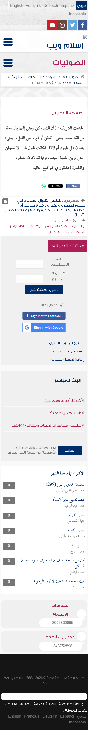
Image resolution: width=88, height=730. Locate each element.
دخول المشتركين (44, 290)
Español (68, 6)
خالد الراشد (78, 587)
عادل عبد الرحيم (74, 506)
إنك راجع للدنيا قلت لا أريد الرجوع (59, 581)
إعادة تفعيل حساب (67, 359)
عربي (81, 6)
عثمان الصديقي (76, 521)
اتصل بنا (25, 704)
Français (33, 6)
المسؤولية (78, 545)
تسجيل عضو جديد (68, 351)
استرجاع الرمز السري (66, 343)
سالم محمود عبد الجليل (72, 536)
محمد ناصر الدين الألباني (70, 490)
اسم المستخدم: (58, 261)
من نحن (11, 704)
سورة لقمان (77, 515)
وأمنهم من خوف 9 (66, 413)
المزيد (70, 450)
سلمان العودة (61, 220)
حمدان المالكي (77, 572)
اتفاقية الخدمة (45, 704)
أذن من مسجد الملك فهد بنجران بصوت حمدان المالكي (52, 563)
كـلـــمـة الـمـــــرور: (58, 276)
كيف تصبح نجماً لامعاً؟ (68, 500)
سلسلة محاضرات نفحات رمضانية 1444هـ (47, 425)
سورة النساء (76, 530)
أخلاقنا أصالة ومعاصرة (63, 401)
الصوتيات (69, 62)
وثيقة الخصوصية (71, 704)
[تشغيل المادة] (5, 201)
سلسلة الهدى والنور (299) (65, 484)
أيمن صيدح (77, 551)
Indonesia (77, 14)
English (16, 6)
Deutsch (50, 6)
